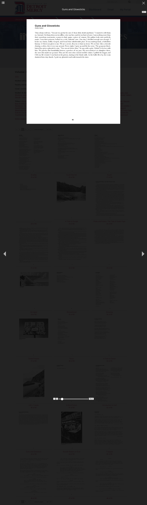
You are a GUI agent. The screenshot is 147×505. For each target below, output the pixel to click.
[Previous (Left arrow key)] (4, 252)
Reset (91, 399)
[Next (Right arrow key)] (142, 252)
